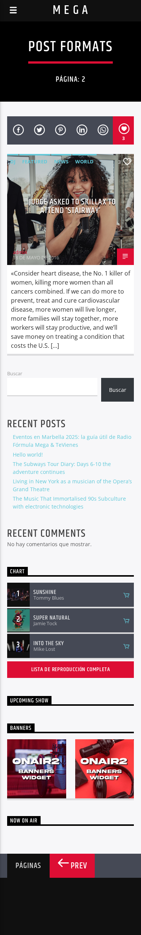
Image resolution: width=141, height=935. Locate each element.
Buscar (14, 373)
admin (20, 252)
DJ (12, 161)
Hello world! (28, 454)
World (84, 161)
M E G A (70, 10)
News (61, 161)
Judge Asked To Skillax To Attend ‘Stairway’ (72, 206)
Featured (34, 161)
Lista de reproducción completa (70, 669)
